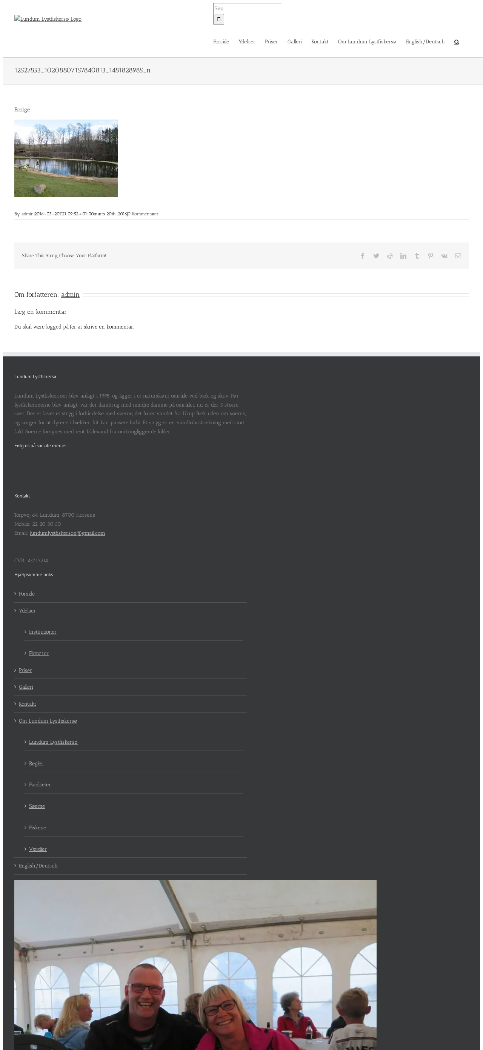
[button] (456, 41)
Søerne (37, 806)
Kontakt (27, 704)
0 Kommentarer (143, 213)
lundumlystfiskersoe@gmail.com (67, 533)
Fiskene (37, 827)
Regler (36, 763)
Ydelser (27, 611)
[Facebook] (16, 465)
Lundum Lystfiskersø (53, 742)
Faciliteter (40, 784)
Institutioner (43, 632)
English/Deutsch (38, 866)
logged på (58, 327)
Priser (25, 670)
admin (28, 213)
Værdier (38, 849)
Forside (27, 594)
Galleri (26, 687)
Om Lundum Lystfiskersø (48, 721)
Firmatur (39, 653)
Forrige (22, 109)
